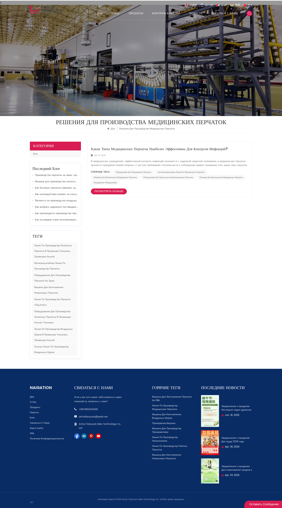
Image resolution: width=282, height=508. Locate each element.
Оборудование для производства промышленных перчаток (168, 177)
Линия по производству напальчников (165, 439)
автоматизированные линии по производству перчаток (181, 172)
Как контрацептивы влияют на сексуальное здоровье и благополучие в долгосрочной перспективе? (56, 194)
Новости (195, 13)
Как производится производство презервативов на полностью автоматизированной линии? (56, 213)
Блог (35, 154)
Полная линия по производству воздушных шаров (51, 349)
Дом (100, 13)
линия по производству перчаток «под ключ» (52, 302)
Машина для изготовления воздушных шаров (166, 416)
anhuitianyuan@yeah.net (93, 417)
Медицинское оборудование (105, 182)
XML (32, 433)
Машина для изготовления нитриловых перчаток (166, 456)
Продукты (136, 13)
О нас (116, 13)
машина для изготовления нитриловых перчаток (48, 290)
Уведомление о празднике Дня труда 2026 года (235, 439)
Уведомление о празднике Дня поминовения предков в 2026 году (236, 468)
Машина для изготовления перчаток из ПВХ (172, 398)
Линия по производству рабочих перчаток (169, 448)
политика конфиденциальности (47, 438)
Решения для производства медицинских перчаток (221, 177)
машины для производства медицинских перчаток (115, 177)
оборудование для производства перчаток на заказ (52, 278)
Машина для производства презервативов (166, 430)
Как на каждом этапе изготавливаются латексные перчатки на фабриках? (56, 220)
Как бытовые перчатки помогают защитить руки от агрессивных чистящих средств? (56, 188)
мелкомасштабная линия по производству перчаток (49, 266)
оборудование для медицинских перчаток (133, 172)
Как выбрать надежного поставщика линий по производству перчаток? (56, 207)
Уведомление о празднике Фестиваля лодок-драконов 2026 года (236, 408)
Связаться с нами (224, 13)
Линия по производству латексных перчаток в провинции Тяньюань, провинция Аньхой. (53, 251)
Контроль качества (166, 13)
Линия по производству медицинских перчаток (165, 407)
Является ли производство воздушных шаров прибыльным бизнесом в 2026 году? (56, 201)
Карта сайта (36, 428)
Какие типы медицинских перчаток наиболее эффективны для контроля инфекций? (159, 149)
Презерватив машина (163, 423)
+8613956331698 (88, 409)
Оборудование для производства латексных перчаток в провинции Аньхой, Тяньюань (52, 317)
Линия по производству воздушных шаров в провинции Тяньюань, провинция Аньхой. (53, 334)
